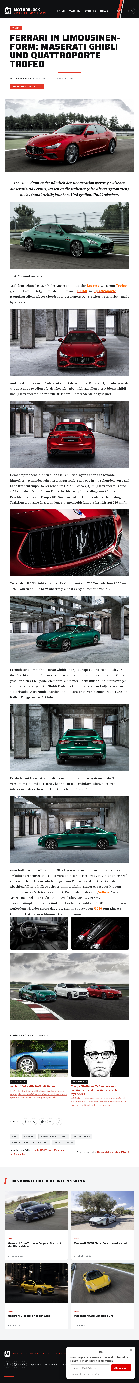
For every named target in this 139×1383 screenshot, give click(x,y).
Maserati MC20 (81, 1136)
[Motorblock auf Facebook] (7, 1364)
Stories (15, 28)
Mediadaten (51, 1364)
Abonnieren (121, 1368)
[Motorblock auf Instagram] (15, 1364)
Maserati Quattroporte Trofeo (30, 1142)
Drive (10, 1238)
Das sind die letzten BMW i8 (113, 1152)
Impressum (36, 1364)
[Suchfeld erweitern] (118, 10)
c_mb (14, 1136)
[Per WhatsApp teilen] (42, 1121)
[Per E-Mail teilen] (50, 1121)
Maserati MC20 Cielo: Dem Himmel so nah (101, 1243)
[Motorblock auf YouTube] (23, 1364)
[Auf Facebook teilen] (25, 1121)
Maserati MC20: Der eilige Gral (94, 1315)
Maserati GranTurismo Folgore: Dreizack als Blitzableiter (34, 1245)
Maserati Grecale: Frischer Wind (29, 1315)
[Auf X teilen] (33, 1121)
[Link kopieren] (59, 1121)
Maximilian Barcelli (21, 78)
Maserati (31, 86)
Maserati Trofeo (63, 1142)
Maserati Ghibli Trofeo (54, 1136)
